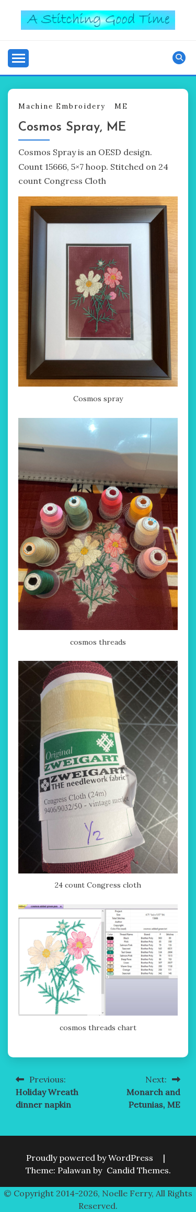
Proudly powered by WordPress (90, 1157)
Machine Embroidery (62, 106)
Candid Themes (138, 1170)
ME (121, 106)
